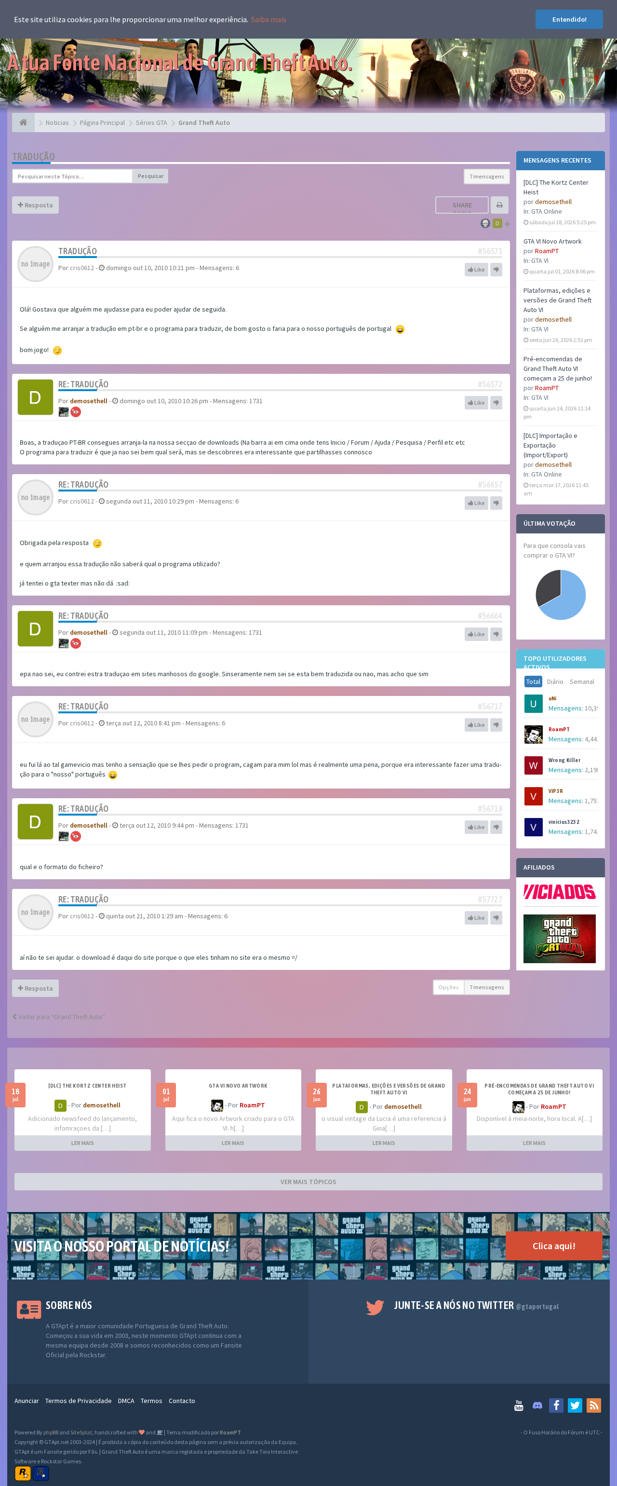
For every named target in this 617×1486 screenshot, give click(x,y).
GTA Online (546, 211)
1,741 (592, 831)
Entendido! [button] (569, 19)
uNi (553, 698)
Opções (449, 987)
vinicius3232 (564, 821)
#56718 (490, 809)
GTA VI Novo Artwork (552, 241)
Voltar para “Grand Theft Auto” (61, 1016)
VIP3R (556, 791)
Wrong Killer (565, 760)
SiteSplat (81, 1432)
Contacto (182, 1400)
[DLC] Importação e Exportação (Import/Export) (550, 445)
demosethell (553, 201)
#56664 (490, 616)
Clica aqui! (554, 1246)
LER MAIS (82, 1142)
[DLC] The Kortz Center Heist (87, 1085)
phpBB (50, 1432)
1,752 (592, 800)
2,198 (592, 769)
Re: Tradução (83, 384)
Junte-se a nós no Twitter (476, 1305)
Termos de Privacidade (78, 1400)
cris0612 (82, 267)
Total (533, 681)
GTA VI (540, 260)
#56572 (490, 384)
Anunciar (26, 1400)
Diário (555, 681)
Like (479, 269)
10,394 (594, 708)
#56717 (490, 706)
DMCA (126, 1400)
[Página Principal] (23, 122)
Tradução (33, 156)
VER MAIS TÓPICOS (308, 1181)
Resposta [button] (38, 205)
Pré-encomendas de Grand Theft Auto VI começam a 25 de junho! (557, 368)
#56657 (490, 484)
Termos (151, 1400)
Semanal (582, 681)
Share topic (462, 209)
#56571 (490, 251)
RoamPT (547, 250)
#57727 (490, 899)
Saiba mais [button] (268, 19)
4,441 (592, 739)
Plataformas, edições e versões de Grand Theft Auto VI (557, 300)
